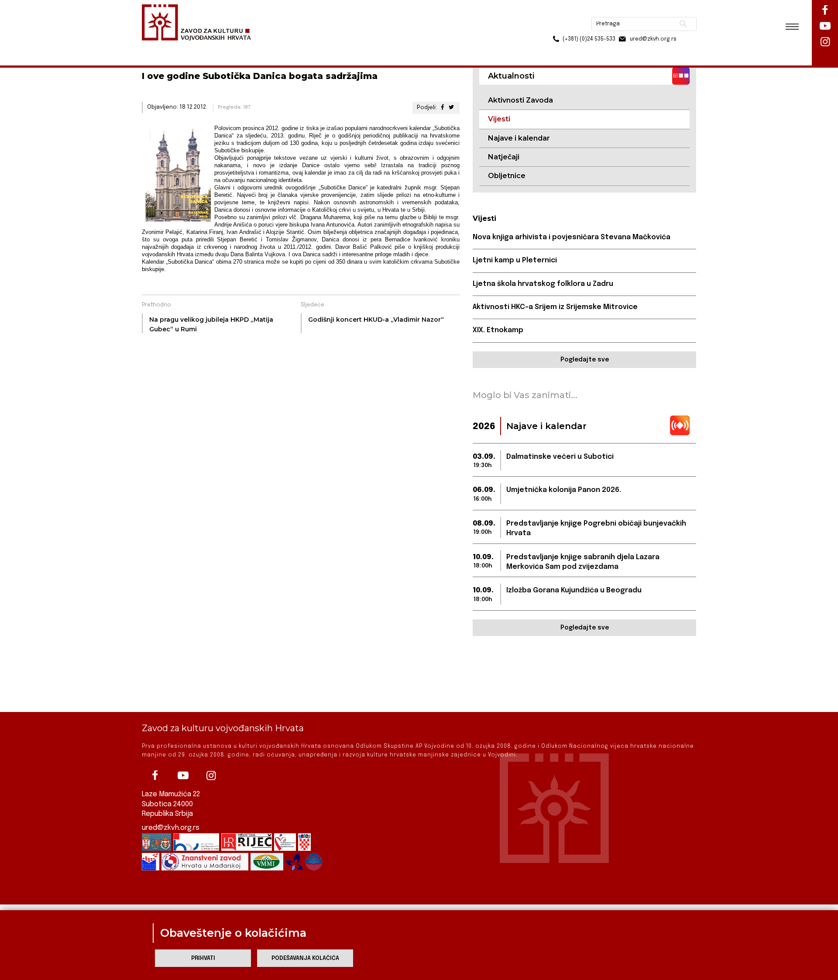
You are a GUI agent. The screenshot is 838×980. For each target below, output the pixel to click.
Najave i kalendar (519, 138)
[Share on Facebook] (442, 107)
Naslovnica (157, 47)
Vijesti (234, 47)
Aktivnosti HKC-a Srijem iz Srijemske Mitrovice (555, 307)
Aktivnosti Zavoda (520, 100)
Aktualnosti (199, 47)
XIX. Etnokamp (498, 330)
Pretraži (650, 11)
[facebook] (155, 775)
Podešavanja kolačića (305, 958)
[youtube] (183, 775)
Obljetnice (506, 176)
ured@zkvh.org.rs (170, 828)
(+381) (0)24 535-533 (556, 26)
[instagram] (211, 775)
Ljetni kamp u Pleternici (515, 260)
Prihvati (203, 958)
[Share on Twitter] (451, 107)
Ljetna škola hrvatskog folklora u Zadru (543, 284)
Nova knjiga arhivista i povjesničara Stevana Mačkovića (571, 237)
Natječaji (503, 157)
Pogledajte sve (584, 360)
